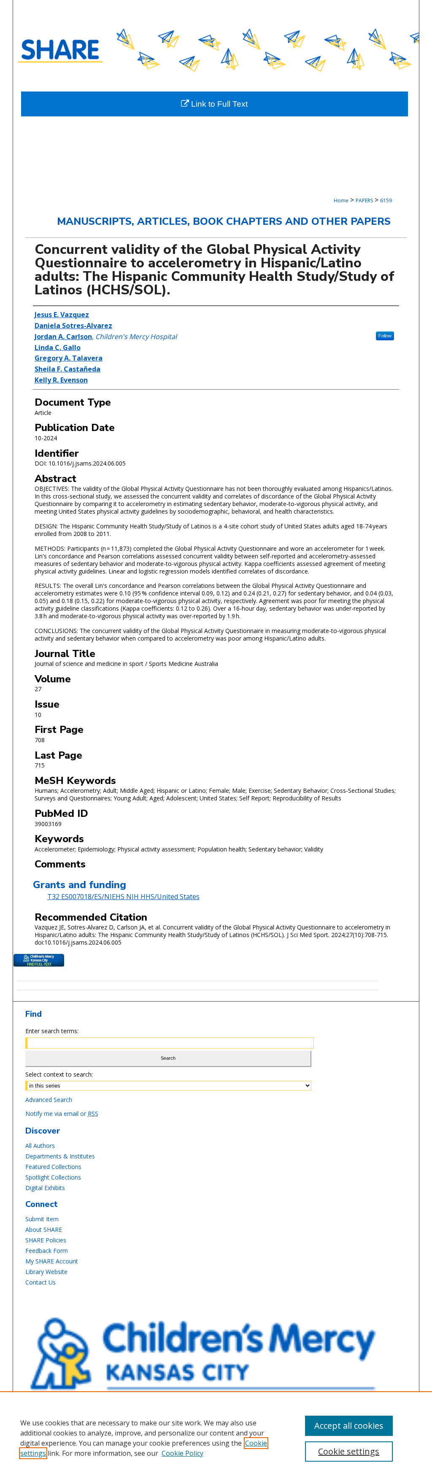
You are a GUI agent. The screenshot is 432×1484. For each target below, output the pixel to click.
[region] (216, 1437)
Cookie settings (348, 1451)
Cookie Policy (182, 1453)
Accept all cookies (348, 1425)
